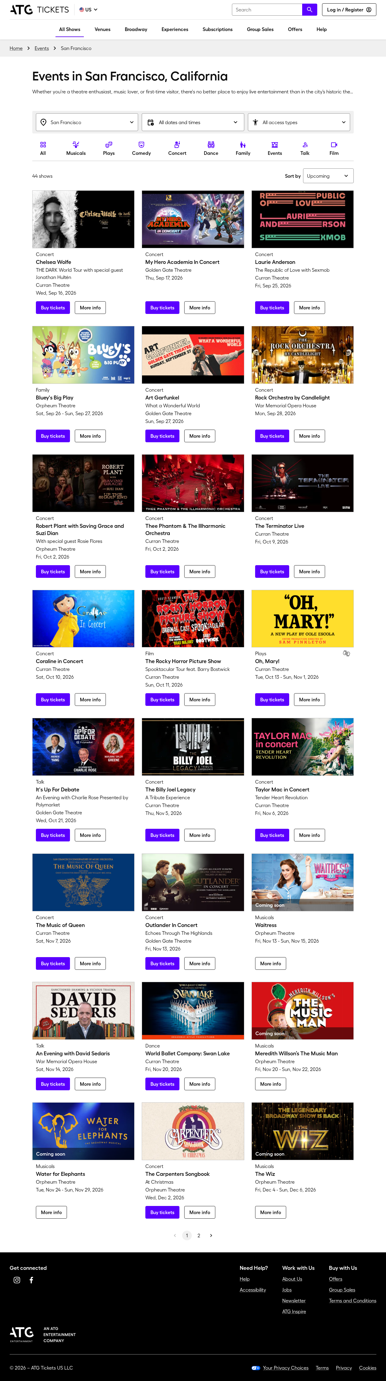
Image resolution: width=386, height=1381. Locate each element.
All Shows (69, 29)
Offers (295, 29)
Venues (102, 29)
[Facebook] (31, 1280)
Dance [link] (211, 153)
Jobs (287, 1289)
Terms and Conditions (352, 1300)
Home (16, 48)
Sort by (293, 176)
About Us (292, 1279)
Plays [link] (109, 153)
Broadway (136, 29)
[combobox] (274, 9)
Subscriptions (218, 29)
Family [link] (243, 153)
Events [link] (275, 153)
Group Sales (260, 29)
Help (322, 29)
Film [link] (334, 153)
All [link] (43, 153)
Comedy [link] (141, 153)
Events (42, 48)
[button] (193, 122)
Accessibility (253, 1289)
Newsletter (294, 1300)
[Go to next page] (211, 1235)
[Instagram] (17, 1280)
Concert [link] (177, 153)
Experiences (175, 29)
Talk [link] (305, 153)
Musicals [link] (76, 153)
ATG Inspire (294, 1311)
